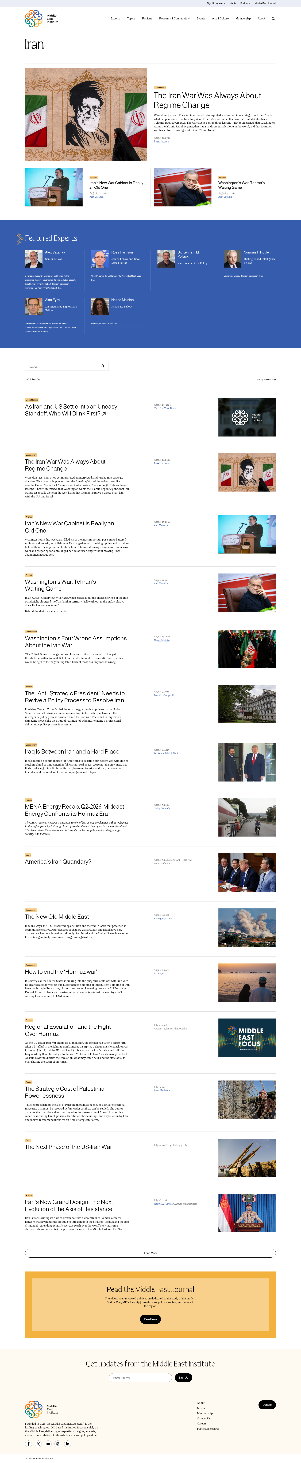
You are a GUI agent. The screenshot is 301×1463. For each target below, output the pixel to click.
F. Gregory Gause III (164, 918)
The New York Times (165, 408)
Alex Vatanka (96, 196)
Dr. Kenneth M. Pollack (166, 753)
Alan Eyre (159, 973)
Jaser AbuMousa (162, 1090)
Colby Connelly (162, 808)
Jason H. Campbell (164, 695)
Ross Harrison (161, 141)
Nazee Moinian (162, 640)
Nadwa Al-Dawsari (164, 1203)
